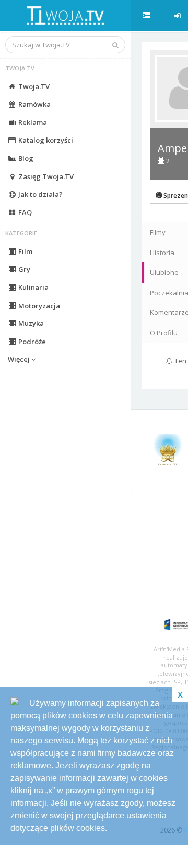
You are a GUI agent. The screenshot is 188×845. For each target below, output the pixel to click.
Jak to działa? (40, 194)
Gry (23, 269)
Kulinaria (33, 287)
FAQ (24, 212)
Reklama (32, 122)
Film (24, 251)
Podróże (31, 341)
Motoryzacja (38, 305)
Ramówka (34, 104)
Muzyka (30, 323)
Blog (25, 158)
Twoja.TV (33, 86)
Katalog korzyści (45, 140)
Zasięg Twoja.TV (45, 176)
